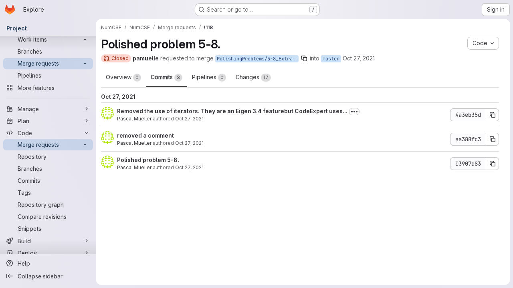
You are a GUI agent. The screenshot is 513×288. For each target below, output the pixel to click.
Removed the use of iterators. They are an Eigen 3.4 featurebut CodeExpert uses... (232, 111)
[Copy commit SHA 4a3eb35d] (492, 114)
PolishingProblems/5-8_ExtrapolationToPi (258, 59)
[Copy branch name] (304, 58)
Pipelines (208, 77)
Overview (122, 77)
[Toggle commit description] (354, 111)
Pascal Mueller (134, 119)
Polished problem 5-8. (148, 159)
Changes (252, 77)
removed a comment (145, 135)
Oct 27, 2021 (359, 58)
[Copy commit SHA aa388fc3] (492, 139)
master (331, 59)
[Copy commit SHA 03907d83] (492, 163)
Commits (165, 77)
